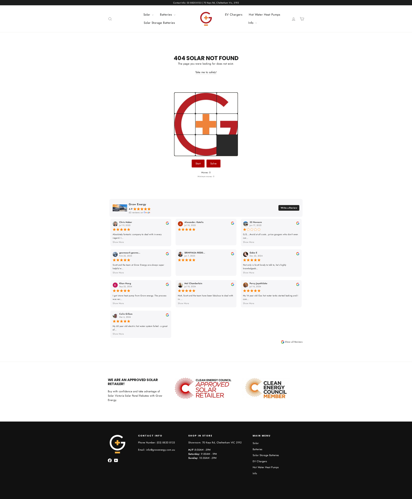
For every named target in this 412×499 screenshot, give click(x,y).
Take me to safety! (206, 72)
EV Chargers (234, 14)
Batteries (166, 14)
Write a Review (289, 207)
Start (198, 163)
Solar (147, 14)
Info (251, 23)
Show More (118, 242)
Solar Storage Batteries (159, 23)
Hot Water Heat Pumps (264, 14)
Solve (213, 163)
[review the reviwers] (167, 223)
